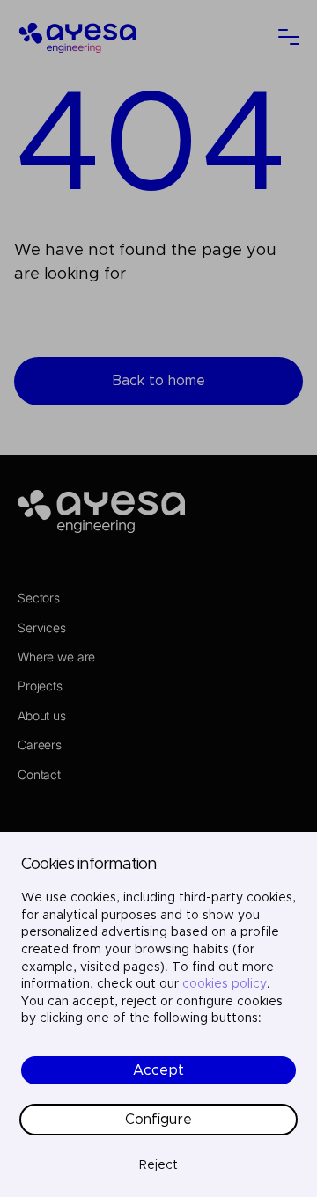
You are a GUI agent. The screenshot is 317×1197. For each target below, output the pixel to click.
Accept (158, 1070)
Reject (158, 1165)
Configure (158, 1120)
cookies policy (224, 984)
